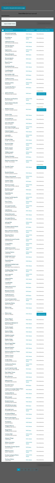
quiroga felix (8, 222)
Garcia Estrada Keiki (10, 33)
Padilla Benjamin (9, 294)
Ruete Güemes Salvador (11, 103)
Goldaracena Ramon (10, 364)
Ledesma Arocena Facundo (12, 239)
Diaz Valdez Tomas (10, 372)
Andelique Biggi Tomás (11, 270)
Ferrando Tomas (9, 384)
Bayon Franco (8, 62)
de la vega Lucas (9, 409)
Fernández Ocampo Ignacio (12, 446)
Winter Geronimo (9, 442)
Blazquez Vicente (9, 290)
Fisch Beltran (8, 37)
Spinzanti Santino (9, 347)
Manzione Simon (9, 235)
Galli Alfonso (8, 210)
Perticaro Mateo (9, 459)
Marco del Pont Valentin (11, 230)
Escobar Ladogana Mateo (12, 455)
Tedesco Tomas (9, 355)
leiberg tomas (8, 380)
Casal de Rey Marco (10, 87)
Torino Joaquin (9, 327)
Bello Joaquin (8, 397)
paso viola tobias (9, 122)
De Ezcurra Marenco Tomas (12, 351)
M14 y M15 (29, 37)
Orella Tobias (8, 359)
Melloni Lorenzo (9, 450)
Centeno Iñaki (8, 434)
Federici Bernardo (10, 214)
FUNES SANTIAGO (10, 256)
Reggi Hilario (8, 429)
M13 (27, 71)
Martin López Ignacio (10, 417)
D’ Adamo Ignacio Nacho (11, 226)
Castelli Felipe (8, 282)
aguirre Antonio (9, 92)
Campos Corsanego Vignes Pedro (14, 389)
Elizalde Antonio (9, 401)
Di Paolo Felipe (9, 139)
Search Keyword (5, 15)
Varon (30, 34)
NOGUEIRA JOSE (9, 74)
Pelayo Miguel (9, 319)
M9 (27, 63)
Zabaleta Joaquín (9, 335)
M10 (27, 46)
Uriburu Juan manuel (10, 176)
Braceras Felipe (9, 143)
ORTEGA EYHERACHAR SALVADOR (11, 265)
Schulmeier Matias (10, 303)
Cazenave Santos (9, 252)
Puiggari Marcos (9, 425)
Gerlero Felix (8, 114)
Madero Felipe (9, 339)
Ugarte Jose (8, 50)
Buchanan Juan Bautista (11, 98)
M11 (27, 42)
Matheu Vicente (9, 108)
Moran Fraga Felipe (10, 343)
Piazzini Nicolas (9, 260)
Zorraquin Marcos (10, 218)
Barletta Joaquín (9, 189)
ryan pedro (8, 135)
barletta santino (9, 82)
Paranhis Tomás (9, 166)
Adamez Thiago (9, 438)
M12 (27, 34)
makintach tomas (9, 41)
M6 (27, 109)
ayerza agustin (9, 274)
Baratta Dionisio (9, 172)
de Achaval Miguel (10, 413)
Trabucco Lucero (9, 78)
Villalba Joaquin (9, 152)
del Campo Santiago (10, 127)
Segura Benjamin (9, 54)
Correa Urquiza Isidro (11, 299)
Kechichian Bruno (9, 66)
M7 (27, 227)
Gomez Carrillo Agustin (11, 197)
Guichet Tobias (9, 180)
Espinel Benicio (9, 193)
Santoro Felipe (9, 331)
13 (36, 469)
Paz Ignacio (8, 421)
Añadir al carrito (41, 93)
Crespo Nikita (8, 243)
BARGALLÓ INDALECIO (11, 323)
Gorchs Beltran (9, 118)
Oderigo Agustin (9, 45)
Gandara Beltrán (9, 393)
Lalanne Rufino (9, 278)
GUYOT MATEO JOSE (11, 368)
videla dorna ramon (10, 248)
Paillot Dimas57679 (10, 286)
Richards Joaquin (9, 184)
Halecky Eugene (9, 131)
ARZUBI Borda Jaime (10, 405)
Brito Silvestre (9, 376)
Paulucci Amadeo (9, 156)
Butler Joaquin (9, 148)
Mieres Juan (8, 307)
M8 (27, 54)
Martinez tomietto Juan (11, 160)
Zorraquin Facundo (10, 206)
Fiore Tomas (8, 201)
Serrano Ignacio (9, 58)
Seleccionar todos (9, 23)
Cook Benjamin (9, 70)
